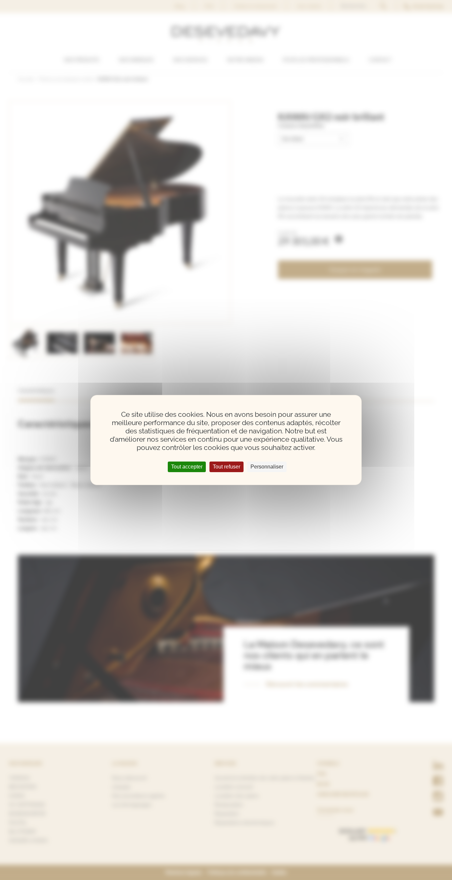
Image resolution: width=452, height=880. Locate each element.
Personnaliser (266, 466)
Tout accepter (187, 466)
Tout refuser (226, 466)
